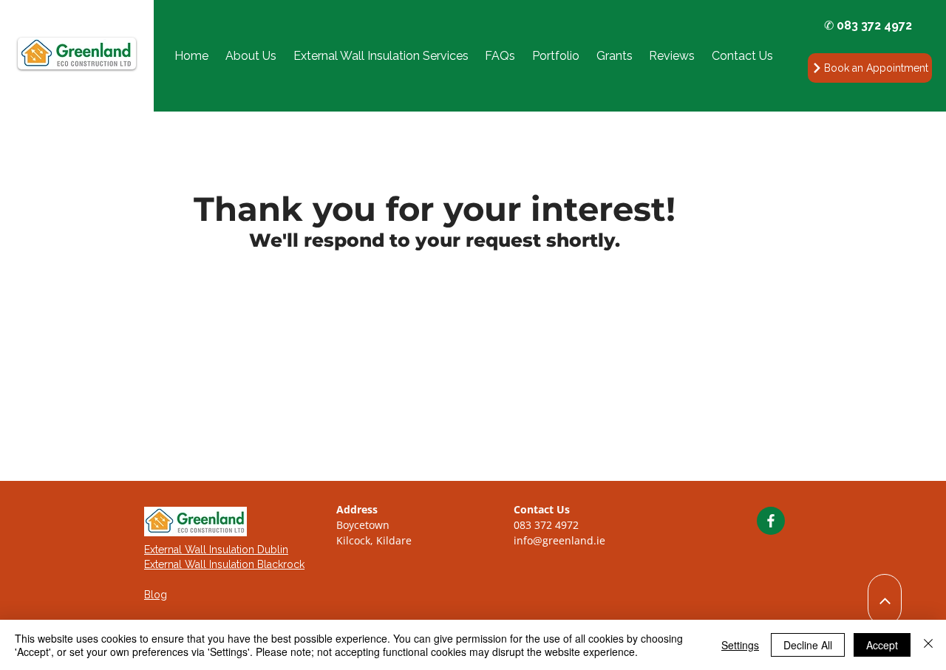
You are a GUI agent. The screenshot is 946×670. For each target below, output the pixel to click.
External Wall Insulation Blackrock (224, 564)
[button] (381, 55)
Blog (155, 595)
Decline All (807, 644)
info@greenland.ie (559, 540)
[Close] (928, 645)
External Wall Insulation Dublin (216, 550)
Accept (882, 644)
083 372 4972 (546, 525)
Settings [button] (740, 644)
